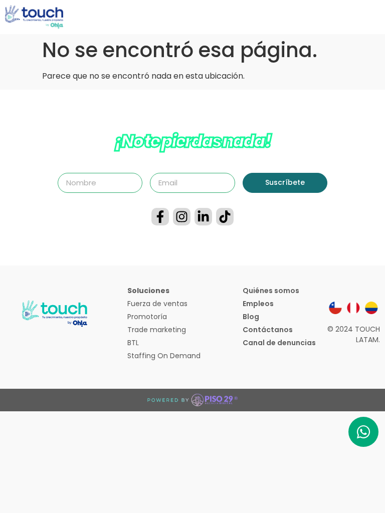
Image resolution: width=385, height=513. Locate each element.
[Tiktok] (225, 216)
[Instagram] (181, 216)
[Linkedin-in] (203, 216)
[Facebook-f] (160, 216)
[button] (377, 17)
